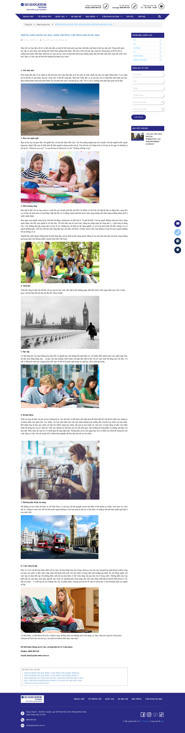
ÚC (134, 52)
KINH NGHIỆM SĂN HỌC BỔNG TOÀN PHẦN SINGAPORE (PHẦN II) (51, 673)
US (134, 44)
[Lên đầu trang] (180, 720)
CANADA (137, 48)
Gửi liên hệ (139, 117)
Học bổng (136, 699)
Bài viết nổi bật (140, 128)
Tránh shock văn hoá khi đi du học (36, 683)
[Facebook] (143, 714)
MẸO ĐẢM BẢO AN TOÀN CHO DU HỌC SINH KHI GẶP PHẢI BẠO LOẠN (53, 678)
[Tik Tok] (161, 714)
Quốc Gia (109, 699)
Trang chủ (79, 699)
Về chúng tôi (94, 699)
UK (134, 40)
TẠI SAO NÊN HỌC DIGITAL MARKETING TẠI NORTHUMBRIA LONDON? (154, 139)
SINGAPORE (138, 56)
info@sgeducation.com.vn (35, 725)
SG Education (144, 721)
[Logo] (32, 699)
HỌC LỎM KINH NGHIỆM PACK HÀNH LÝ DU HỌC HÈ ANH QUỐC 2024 (53, 681)
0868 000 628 (31, 720)
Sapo (162, 721)
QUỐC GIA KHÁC (140, 60)
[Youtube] (155, 714)
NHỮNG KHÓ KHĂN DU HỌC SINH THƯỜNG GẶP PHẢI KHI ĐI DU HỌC (60, 35)
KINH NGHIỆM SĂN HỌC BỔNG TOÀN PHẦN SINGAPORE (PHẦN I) (51, 675)
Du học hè (123, 699)
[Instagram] (149, 714)
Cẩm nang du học (154, 699)
